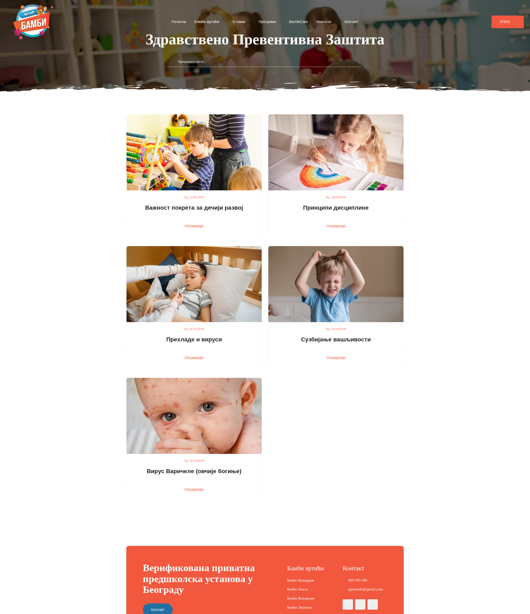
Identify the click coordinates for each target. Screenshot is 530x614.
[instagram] (360, 604)
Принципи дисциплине (336, 207)
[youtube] (372, 604)
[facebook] (348, 604)
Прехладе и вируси (194, 339)
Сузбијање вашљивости (336, 339)
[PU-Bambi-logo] (32, 5)
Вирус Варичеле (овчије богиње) (194, 471)
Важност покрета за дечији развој (194, 207)
